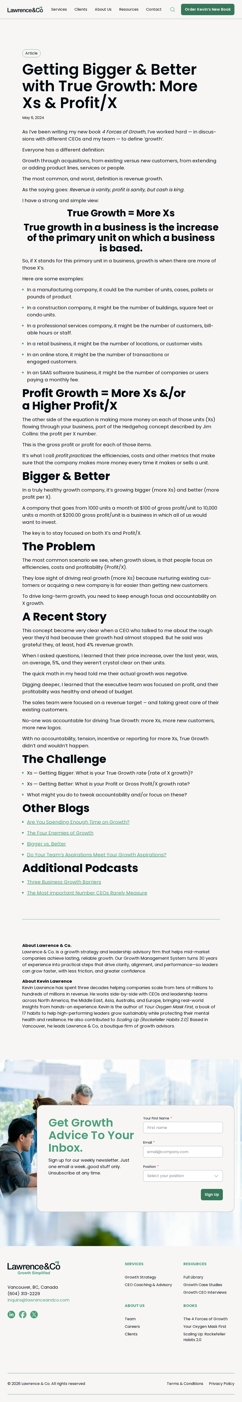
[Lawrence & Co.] (25, 9)
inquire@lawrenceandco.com (38, 1300)
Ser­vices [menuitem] (59, 9)
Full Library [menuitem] (193, 1277)
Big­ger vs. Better (46, 843)
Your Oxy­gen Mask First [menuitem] (204, 1326)
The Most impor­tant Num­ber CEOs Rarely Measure (87, 893)
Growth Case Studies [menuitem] (202, 1285)
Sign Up (212, 1194)
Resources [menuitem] (128, 9)
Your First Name (156, 1118)
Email (147, 1142)
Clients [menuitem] (80, 9)
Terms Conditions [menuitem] (185, 1383)
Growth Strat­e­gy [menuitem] (140, 1277)
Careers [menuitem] (132, 1326)
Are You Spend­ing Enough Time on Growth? (78, 822)
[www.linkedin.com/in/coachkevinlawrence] (11, 1314)
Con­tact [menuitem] (154, 9)
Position (149, 1166)
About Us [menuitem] (103, 9)
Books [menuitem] (190, 1305)
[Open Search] (172, 9)
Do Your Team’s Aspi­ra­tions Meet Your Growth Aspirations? (96, 854)
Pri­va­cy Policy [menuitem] (221, 1383)
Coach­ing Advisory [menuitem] (148, 1285)
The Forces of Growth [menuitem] (205, 1319)
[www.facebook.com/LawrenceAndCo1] (22, 1314)
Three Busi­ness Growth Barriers (64, 882)
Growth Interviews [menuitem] (205, 1292)
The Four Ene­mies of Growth (60, 833)
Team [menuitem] (130, 1319)
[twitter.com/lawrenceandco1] (34, 1314)
